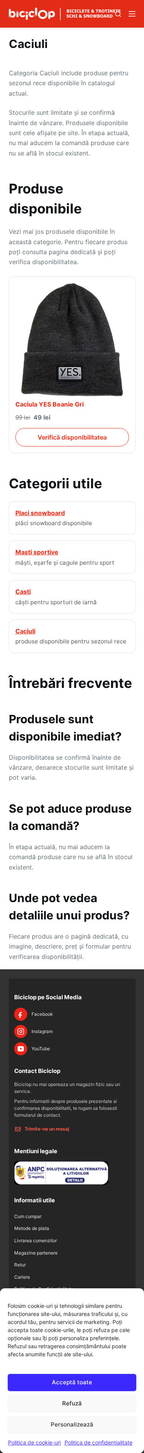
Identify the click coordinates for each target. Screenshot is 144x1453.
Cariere (22, 1277)
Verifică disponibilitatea (72, 437)
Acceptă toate (72, 1382)
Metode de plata (31, 1228)
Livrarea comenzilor (35, 1240)
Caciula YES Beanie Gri (49, 404)
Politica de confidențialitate (98, 1442)
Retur (20, 1265)
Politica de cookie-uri (34, 1442)
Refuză (72, 1403)
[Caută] (118, 14)
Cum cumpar (27, 1216)
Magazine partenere (36, 1253)
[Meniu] (132, 13)
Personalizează (72, 1424)
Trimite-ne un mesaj (47, 1129)
